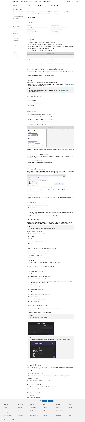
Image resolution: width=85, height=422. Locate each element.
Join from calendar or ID (31, 29)
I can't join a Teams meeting (53, 13)
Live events (15, 52)
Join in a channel (30, 32)
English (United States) (8, 419)
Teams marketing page (46, 156)
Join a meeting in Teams (17, 9)
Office (22, 1)
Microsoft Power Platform (45, 412)
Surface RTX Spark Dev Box (7, 410)
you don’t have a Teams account (34, 61)
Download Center (20, 407)
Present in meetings (16, 28)
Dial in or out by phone (55, 25)
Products (25, 1)
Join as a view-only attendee (18, 16)
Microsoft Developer (58, 407)
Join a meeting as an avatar (55, 32)
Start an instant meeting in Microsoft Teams (51, 215)
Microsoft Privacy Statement (69, 84)
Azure (56, 405)
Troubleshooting (15, 57)
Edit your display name (55, 30)
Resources (40, 1)
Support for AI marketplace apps (60, 410)
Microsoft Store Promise (20, 415)
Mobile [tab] (33, 17)
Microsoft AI (43, 405)
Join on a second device (17, 14)
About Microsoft (70, 407)
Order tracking (19, 412)
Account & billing (35, 1)
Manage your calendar (16, 23)
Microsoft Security (44, 407)
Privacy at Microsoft (71, 410)
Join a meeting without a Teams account (33, 397)
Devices (30, 1)
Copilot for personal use (7, 413)
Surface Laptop (6, 407)
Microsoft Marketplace (58, 413)
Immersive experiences (17, 50)
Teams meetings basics (31, 395)
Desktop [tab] (29, 17)
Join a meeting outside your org (18, 12)
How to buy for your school (33, 412)
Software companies (58, 415)
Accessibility (70, 415)
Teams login (15, 5)
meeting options (47, 368)
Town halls (14, 47)
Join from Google (16, 18)
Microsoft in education (33, 405)
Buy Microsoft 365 (46, 1)
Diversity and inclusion (71, 413)
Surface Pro (5, 405)
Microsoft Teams (44, 413)
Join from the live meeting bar (32, 30)
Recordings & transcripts (17, 35)
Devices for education (33, 407)
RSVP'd (34, 171)
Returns (18, 410)
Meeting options (15, 33)
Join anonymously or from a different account (59, 27)
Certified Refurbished (20, 413)
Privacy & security (16, 38)
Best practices (15, 54)
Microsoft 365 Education (33, 410)
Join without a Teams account (18, 11)
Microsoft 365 (18, 1)
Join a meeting (15, 7)
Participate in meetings (17, 26)
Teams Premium (15, 40)
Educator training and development (34, 413)
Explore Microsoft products (7, 415)
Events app (14, 42)
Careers (69, 405)
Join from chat (29, 34)
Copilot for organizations (7, 412)
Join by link (29, 25)
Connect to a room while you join (57, 29)
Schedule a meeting (16, 21)
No (51, 400)
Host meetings (15, 31)
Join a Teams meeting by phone (63, 223)
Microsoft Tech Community (59, 412)
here (57, 386)
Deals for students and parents (34, 415)
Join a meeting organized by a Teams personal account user (37, 27)
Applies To (29, 8)
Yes (44, 400)
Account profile (19, 405)
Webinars (14, 45)
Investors (70, 412)
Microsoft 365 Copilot (45, 415)
